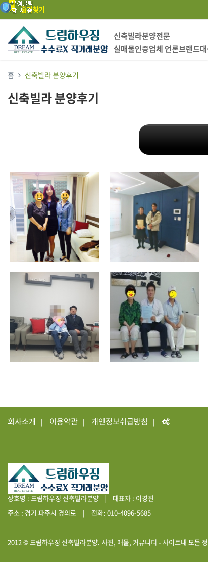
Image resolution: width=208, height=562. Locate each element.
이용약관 (63, 421)
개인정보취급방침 (119, 421)
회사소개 (22, 421)
